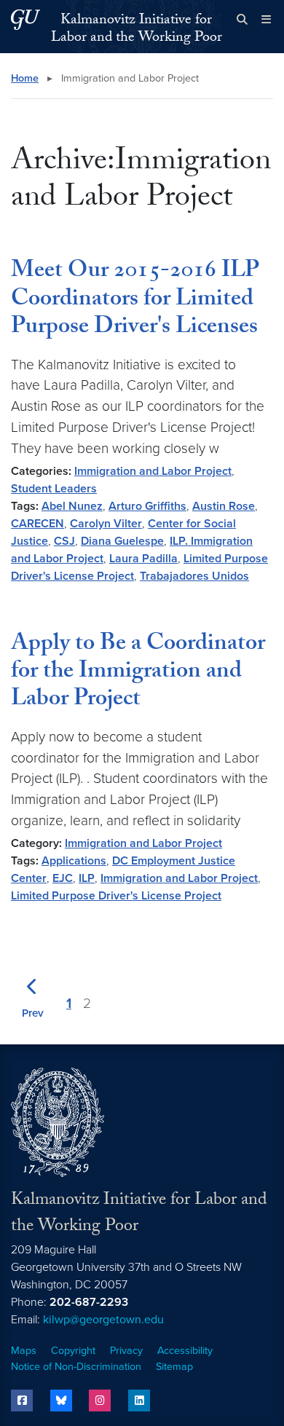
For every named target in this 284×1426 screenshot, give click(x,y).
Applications (74, 861)
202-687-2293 (89, 1302)
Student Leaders (54, 488)
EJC (62, 878)
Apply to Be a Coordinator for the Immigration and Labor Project (138, 673)
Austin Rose (223, 506)
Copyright (73, 1350)
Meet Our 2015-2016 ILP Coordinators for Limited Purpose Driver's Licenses (135, 300)
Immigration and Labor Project (153, 471)
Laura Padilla (143, 558)
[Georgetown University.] (25, 19)
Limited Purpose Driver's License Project (116, 896)
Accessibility (185, 1350)
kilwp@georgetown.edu (103, 1319)
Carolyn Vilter (106, 523)
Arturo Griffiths (147, 506)
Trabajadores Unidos (194, 576)
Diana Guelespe (122, 541)
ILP (87, 878)
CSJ (64, 541)
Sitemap (174, 1366)
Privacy (126, 1350)
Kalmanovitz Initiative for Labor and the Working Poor (136, 29)
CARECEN (37, 523)
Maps (23, 1350)
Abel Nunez (72, 506)
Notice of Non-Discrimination (76, 1366)
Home (25, 78)
